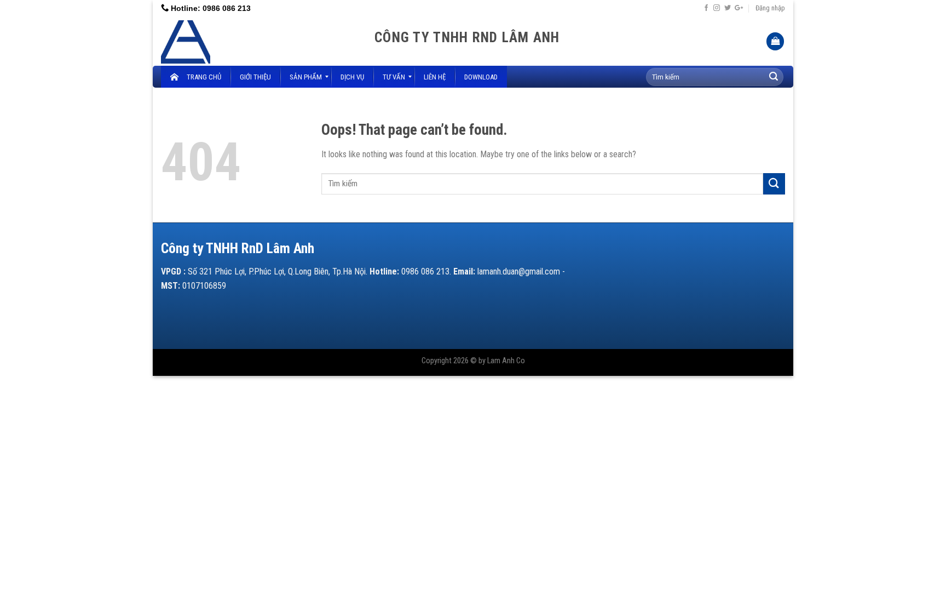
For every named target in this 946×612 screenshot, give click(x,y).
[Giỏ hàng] (775, 41)
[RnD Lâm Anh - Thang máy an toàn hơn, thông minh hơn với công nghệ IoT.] (259, 41)
